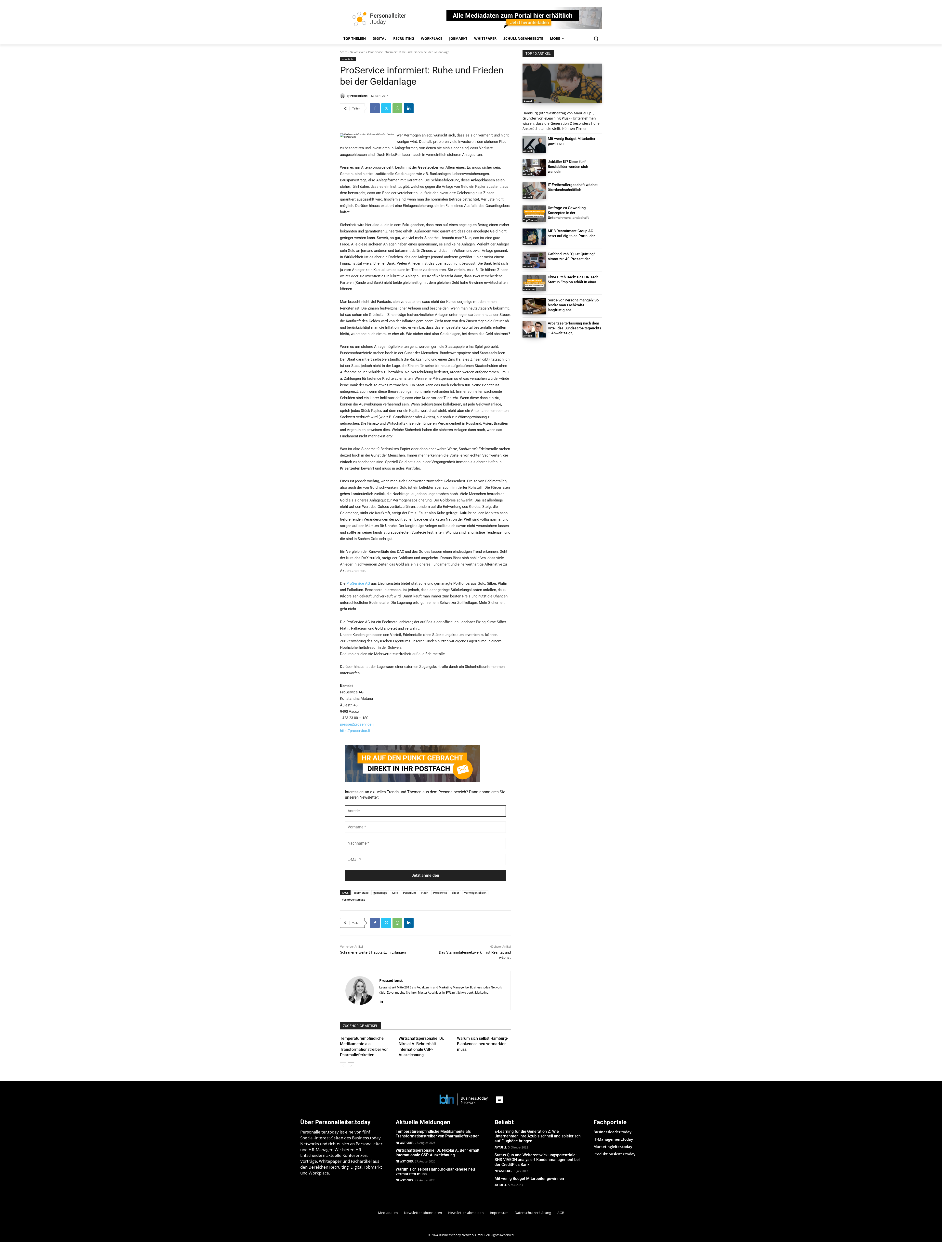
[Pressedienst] (343, 95)
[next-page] (351, 1066)
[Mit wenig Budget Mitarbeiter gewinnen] (534, 144)
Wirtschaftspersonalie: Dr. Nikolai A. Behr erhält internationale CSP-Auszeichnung (437, 1152)
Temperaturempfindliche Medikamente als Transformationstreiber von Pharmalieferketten (438, 1133)
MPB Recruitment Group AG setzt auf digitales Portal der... (572, 233)
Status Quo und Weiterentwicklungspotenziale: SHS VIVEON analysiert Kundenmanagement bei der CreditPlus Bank (537, 1160)
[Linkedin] (409, 108)
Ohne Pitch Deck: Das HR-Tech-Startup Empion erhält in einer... (574, 279)
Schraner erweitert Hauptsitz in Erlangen (373, 952)
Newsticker (357, 52)
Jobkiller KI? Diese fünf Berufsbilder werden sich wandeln (568, 167)
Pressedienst (358, 95)
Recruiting (529, 289)
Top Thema (530, 220)
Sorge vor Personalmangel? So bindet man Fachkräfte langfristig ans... (573, 305)
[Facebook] (375, 108)
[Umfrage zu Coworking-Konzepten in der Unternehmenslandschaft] (534, 213)
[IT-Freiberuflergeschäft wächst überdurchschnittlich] (534, 190)
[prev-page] (343, 1066)
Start (343, 52)
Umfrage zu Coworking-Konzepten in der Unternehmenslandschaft (568, 213)
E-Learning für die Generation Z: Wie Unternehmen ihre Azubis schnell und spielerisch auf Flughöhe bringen (538, 1136)
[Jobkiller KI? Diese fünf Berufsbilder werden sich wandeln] (534, 167)
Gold (395, 892)
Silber (455, 892)
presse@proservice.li (357, 724)
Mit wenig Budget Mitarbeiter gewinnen (529, 1178)
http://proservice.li (355, 731)
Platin (424, 892)
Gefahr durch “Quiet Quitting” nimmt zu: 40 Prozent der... (571, 256)
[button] (596, 38)
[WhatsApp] (397, 108)
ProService (440, 892)
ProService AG (358, 583)
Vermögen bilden (475, 892)
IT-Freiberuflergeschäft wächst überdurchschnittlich (573, 187)
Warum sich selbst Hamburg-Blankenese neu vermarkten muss (482, 1044)
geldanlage (380, 892)
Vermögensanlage (353, 899)
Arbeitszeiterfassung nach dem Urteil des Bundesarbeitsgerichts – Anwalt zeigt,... (574, 328)
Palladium (409, 892)
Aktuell (528, 101)
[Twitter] (386, 108)
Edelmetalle (360, 892)
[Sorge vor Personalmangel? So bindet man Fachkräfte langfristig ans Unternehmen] (534, 306)
